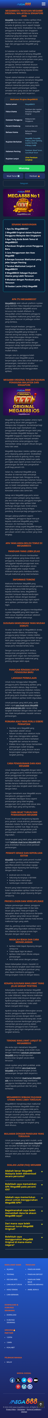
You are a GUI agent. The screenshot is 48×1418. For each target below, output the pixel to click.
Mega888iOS (30, 104)
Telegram (24, 183)
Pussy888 (36, 138)
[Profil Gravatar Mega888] (30, 1386)
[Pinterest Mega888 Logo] (18, 1386)
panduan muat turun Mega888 (28, 1143)
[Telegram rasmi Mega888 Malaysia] (24, 1380)
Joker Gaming (36, 140)
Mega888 (9, 20)
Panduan (28, 150)
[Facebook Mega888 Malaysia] (12, 1380)
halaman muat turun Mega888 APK (25, 842)
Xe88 (34, 145)
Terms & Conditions (34, 1409)
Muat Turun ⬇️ (13, 176)
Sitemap (24, 1412)
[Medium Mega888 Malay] (35, 1380)
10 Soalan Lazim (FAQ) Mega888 (21, 286)
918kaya (28, 145)
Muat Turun (37, 150)
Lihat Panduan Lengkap (31, 158)
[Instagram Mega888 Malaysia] (30, 1380)
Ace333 (28, 143)
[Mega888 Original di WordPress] (24, 1386)
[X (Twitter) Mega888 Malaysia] (18, 1380)
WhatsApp (24, 168)
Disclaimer (21, 1409)
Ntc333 (34, 143)
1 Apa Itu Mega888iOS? (16, 228)
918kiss (28, 140)
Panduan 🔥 (35, 176)
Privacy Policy (11, 1409)
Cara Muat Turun (31, 152)
